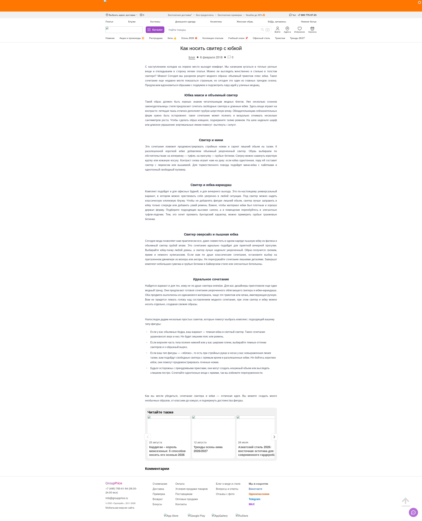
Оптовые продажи (186, 499)
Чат (294, 14)
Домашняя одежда (185, 21)
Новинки (110, 38)
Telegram (254, 499)
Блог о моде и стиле (228, 484)
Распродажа (156, 38)
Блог (192, 57)
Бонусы (157, 504)
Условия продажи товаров (191, 489)
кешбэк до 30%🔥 (255, 14)
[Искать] (262, 29)
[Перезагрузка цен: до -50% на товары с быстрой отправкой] (211, 6)
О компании (160, 484)
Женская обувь (245, 21)
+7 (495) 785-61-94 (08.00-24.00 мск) (121, 490)
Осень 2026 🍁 (189, 38)
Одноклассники (259, 494)
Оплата (179, 484)
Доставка (158, 489)
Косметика (216, 21)
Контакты (181, 504)
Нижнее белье (308, 21)
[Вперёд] (274, 437)
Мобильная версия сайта (120, 507)
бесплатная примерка (230, 14)
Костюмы (155, 21)
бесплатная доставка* (180, 14)
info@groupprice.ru (117, 498)
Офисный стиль (261, 38)
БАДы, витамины (277, 21)
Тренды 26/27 (297, 38)
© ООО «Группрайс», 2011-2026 (121, 503)
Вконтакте (255, 489)
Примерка (159, 494)
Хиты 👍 (171, 38)
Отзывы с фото (225, 494)
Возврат (158, 499)
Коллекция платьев (212, 38)
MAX (252, 504)
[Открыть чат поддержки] (413, 512)
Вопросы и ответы (227, 489)
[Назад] (147, 437)
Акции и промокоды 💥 (132, 38)
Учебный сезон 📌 (238, 38)
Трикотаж (280, 38)
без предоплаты (205, 14)
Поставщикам (183, 494)
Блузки (132, 21)
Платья (109, 21)
